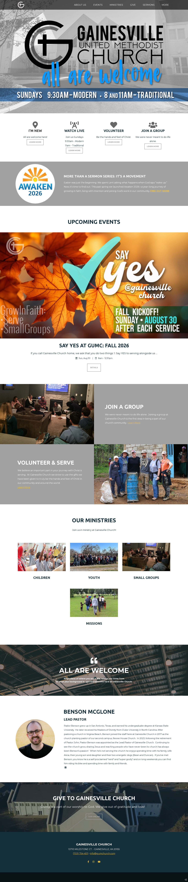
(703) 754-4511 (80, 853)
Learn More (134, 423)
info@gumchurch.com (102, 853)
